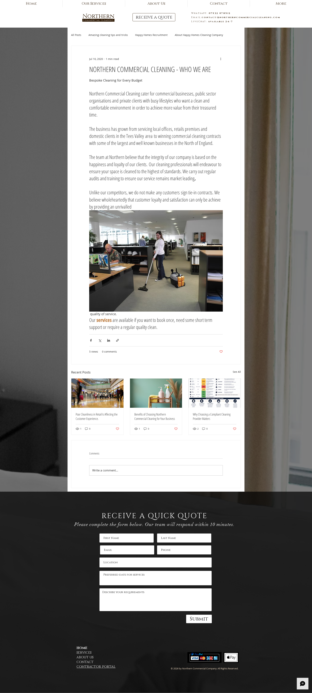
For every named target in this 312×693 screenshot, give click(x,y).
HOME (82, 648)
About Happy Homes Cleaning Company (199, 35)
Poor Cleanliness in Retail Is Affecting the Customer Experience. (97, 416)
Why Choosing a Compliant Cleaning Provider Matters (212, 416)
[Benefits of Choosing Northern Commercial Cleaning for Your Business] (156, 393)
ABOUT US (85, 657)
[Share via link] (117, 340)
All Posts (76, 35)
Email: (196, 17)
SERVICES (84, 653)
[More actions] (220, 59)
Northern (98, 16)
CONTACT (85, 662)
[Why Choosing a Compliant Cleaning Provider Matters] (214, 393)
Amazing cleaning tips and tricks (108, 35)
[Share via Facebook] (91, 340)
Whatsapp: (200, 13)
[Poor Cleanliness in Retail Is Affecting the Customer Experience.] (97, 393)
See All (237, 371)
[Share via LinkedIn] (108, 340)
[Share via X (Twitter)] (99, 340)
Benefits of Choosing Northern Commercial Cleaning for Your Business (154, 416)
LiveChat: (199, 21)
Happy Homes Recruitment (151, 35)
